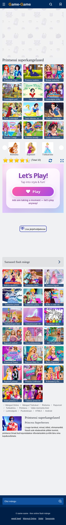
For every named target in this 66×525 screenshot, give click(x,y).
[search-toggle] (50, 4)
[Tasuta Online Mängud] (19, 4)
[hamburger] (3, 4)
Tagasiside (50, 518)
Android (48, 411)
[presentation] (4, 147)
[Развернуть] (62, 160)
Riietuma (45, 405)
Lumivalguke (11, 411)
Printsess (23, 408)
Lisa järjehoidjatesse (34, 229)
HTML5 (38, 411)
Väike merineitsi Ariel (39, 408)
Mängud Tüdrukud (30, 405)
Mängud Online (12, 405)
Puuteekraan (26, 411)
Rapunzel (57, 405)
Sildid (40, 518)
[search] (60, 501)
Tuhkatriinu (10, 408)
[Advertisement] (29, 32)
